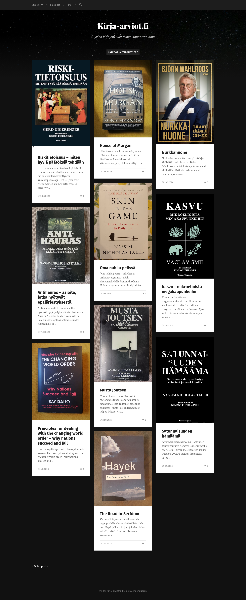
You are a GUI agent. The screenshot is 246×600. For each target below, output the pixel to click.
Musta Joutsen (113, 390)
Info (69, 5)
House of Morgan (116, 145)
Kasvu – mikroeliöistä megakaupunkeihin (182, 289)
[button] (80, 4)
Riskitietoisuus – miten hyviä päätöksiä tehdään (61, 160)
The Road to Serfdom (119, 513)
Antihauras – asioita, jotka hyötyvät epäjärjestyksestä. (57, 297)
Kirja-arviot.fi (123, 25)
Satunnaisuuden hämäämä (177, 434)
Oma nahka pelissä (117, 267)
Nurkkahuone (174, 152)
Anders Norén (140, 591)
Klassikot (55, 5)
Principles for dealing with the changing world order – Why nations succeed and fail (60, 436)
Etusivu (36, 5)
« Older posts (40, 566)
